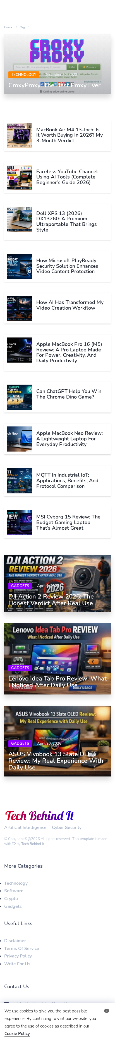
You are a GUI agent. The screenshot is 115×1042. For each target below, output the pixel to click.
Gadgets (20, 585)
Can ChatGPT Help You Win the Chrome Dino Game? (68, 394)
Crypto (11, 899)
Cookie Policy (17, 1033)
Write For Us (17, 964)
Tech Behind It (32, 843)
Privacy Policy (18, 956)
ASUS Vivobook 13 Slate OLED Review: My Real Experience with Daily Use (55, 761)
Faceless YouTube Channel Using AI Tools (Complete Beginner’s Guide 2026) (67, 177)
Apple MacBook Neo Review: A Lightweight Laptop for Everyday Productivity (69, 439)
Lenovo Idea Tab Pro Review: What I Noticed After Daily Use (57, 681)
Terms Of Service (21, 948)
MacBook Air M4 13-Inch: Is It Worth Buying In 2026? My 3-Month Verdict (69, 135)
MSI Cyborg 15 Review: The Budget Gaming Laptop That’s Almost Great (68, 522)
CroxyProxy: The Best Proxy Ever (54, 85)
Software (13, 891)
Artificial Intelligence (25, 827)
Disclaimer (15, 941)
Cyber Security (67, 827)
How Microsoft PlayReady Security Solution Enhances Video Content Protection (67, 266)
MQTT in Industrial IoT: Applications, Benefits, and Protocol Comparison (67, 480)
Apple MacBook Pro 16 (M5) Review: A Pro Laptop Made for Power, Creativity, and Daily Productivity (69, 352)
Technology (23, 74)
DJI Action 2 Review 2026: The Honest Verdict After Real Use (51, 599)
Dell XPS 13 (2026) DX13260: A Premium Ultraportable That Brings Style (66, 221)
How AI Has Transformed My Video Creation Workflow (70, 305)
